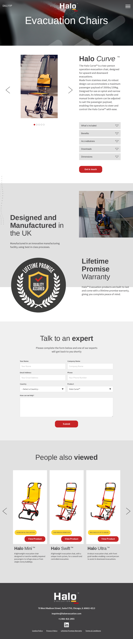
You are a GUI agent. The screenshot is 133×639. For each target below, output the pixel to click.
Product (70, 384)
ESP (10, 5)
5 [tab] (44, 124)
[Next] (70, 90)
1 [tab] (34, 124)
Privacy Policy (51, 631)
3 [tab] (39, 124)
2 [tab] (37, 124)
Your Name (24, 361)
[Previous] (8, 90)
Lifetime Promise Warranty (71, 631)
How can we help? (27, 395)
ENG (5, 5)
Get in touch (91, 169)
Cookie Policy (37, 631)
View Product (35, 539)
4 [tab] (41, 124)
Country (23, 384)
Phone (69, 372)
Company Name (73, 361)
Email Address (25, 372)
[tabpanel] (39, 86)
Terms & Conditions (93, 631)
